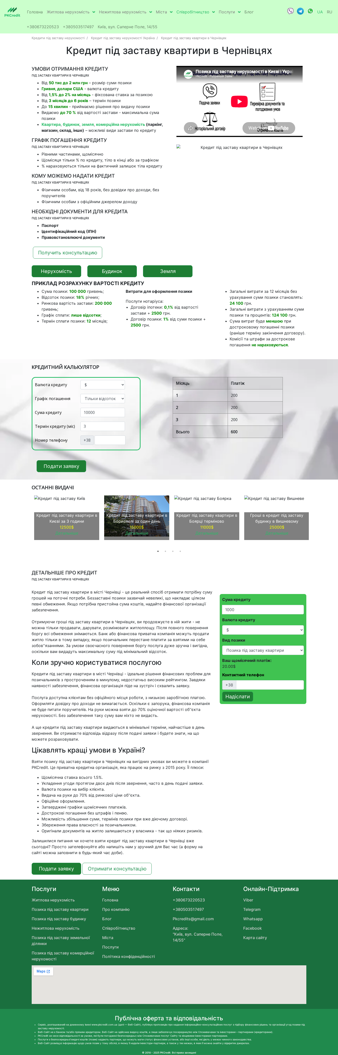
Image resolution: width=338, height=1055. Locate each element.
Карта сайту (255, 937)
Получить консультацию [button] (67, 253)
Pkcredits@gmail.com (193, 918)
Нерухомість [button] (56, 271)
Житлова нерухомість (68, 11)
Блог (249, 11)
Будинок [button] (112, 271)
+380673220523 (43, 26)
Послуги (227, 11)
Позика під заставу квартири (60, 909)
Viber (248, 899)
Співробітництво (192, 11)
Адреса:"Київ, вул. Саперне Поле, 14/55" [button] (198, 934)
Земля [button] (168, 271)
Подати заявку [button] (61, 466)
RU (329, 11)
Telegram (252, 909)
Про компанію (116, 909)
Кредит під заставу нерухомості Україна (123, 38)
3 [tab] (172, 551)
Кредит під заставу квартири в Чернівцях (193, 38)
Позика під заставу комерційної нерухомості (63, 955)
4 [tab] (180, 551)
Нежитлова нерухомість (122, 11)
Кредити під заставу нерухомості (58, 38)
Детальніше (66, 533)
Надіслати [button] (237, 697)
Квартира (51, 124)
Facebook (252, 928)
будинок (71, 124)
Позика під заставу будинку (59, 918)
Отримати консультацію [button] (117, 869)
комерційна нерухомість (120, 124)
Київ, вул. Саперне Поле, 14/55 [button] (127, 26)
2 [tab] (165, 551)
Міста (161, 11)
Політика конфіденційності (128, 956)
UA (320, 11)
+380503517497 (78, 26)
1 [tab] (157, 551)
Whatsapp (253, 918)
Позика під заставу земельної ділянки (61, 940)
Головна (35, 11)
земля (88, 124)
